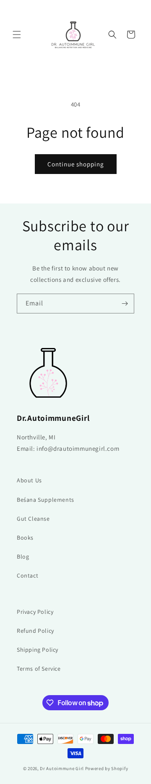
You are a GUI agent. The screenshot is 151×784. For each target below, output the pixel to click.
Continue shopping (75, 164)
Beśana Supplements (45, 499)
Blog (23, 556)
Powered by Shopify (106, 768)
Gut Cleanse (33, 518)
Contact (27, 575)
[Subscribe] (124, 303)
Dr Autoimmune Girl (62, 768)
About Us (29, 480)
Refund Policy (35, 630)
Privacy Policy (35, 611)
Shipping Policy (37, 649)
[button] (17, 34)
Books (25, 537)
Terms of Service (39, 668)
